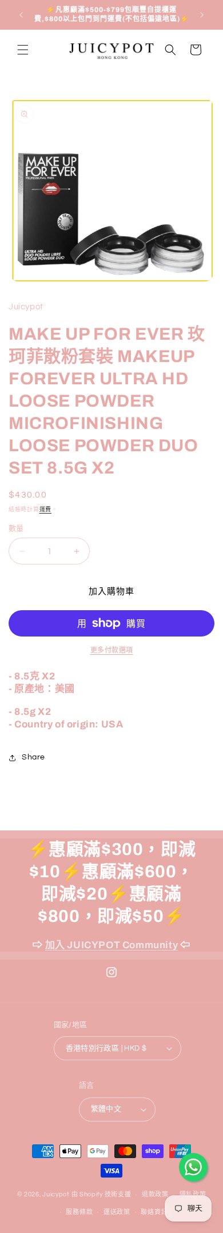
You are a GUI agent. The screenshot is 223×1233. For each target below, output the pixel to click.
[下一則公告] (201, 14)
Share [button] (33, 757)
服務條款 (79, 1212)
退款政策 (155, 1194)
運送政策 (116, 1212)
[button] (22, 49)
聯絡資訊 (154, 1212)
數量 (16, 528)
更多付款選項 (111, 650)
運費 (45, 509)
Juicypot (56, 1194)
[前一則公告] (21, 14)
